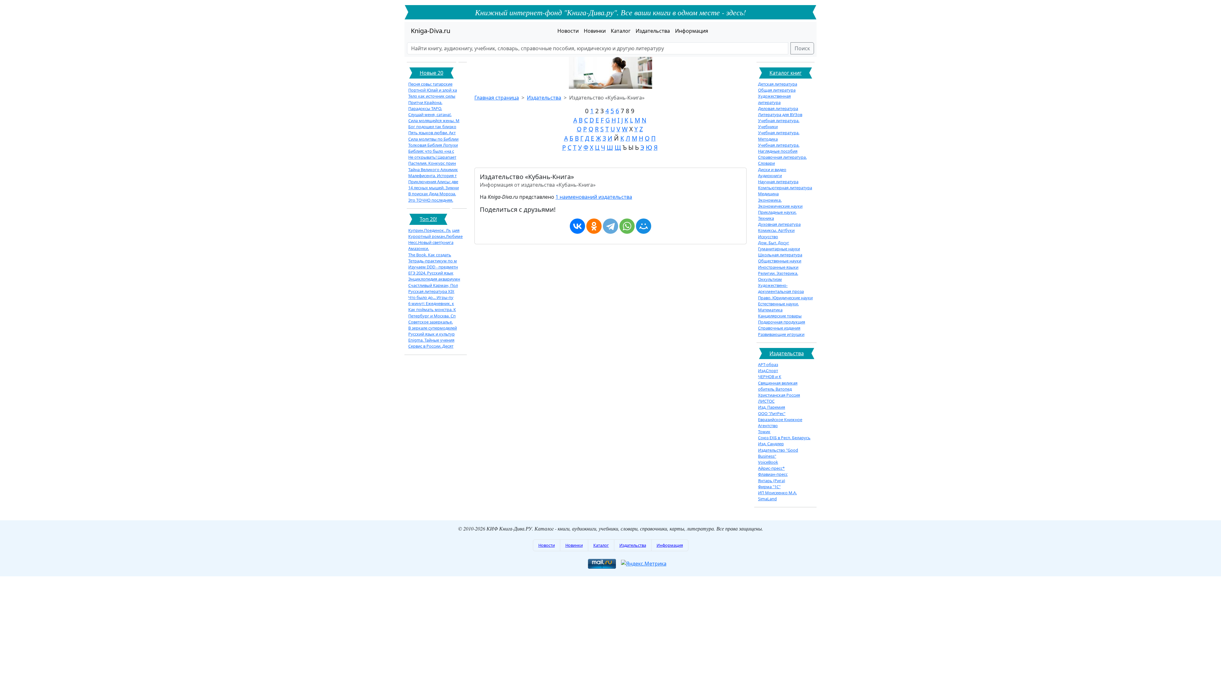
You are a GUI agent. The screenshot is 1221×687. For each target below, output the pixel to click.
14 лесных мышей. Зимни (433, 188)
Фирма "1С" (769, 486)
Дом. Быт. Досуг (773, 243)
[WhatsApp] (627, 226)
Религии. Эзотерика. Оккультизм (778, 276)
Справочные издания (779, 328)
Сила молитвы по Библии (433, 139)
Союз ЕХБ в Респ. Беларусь (784, 438)
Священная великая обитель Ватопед (777, 386)
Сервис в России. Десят (430, 346)
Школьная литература (780, 255)
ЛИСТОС (766, 401)
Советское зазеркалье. (430, 322)
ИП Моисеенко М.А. (777, 493)
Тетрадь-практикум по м (432, 261)
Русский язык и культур (431, 334)
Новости (568, 30)
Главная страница (496, 97)
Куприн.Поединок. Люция (433, 230)
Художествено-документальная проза (781, 288)
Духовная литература (779, 224)
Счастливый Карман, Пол (433, 285)
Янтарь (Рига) (771, 480)
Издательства (653, 30)
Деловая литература (778, 108)
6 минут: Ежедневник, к (431, 303)
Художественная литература (774, 99)
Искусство (768, 236)
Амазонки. (418, 248)
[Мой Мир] (643, 226)
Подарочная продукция (781, 322)
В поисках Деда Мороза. (432, 194)
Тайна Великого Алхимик (433, 169)
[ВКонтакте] (577, 226)
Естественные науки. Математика (778, 307)
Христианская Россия (779, 395)
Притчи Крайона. (425, 102)
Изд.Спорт (768, 370)
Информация (691, 30)
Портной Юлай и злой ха (432, 90)
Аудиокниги (770, 175)
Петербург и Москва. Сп (432, 316)
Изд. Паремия (771, 407)
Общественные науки (779, 261)
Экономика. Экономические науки (780, 203)
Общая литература (777, 90)
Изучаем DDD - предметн (433, 267)
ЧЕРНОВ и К (769, 376)
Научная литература (778, 181)
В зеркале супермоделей (432, 328)
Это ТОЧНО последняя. (430, 200)
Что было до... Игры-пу (430, 297)
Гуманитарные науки (779, 249)
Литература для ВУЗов (780, 114)
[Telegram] (610, 226)
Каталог (621, 30)
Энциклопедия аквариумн (434, 279)
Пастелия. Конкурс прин (432, 163)
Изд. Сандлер (771, 444)
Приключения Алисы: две (433, 181)
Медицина (768, 194)
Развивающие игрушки (781, 334)
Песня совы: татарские (430, 84)
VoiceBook (768, 462)
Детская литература (777, 84)
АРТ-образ (768, 364)
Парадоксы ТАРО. (425, 108)
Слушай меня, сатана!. (430, 114)
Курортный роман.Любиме (435, 236)
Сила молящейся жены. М (433, 120)
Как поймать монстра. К (432, 309)
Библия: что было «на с (431, 151)
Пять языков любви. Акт (432, 132)
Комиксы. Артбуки (776, 230)
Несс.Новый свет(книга (430, 242)
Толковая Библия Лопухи (433, 145)
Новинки (595, 30)
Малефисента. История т (432, 175)
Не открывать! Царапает (432, 157)
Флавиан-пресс (773, 474)
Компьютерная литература (785, 188)
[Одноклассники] (594, 226)
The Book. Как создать (429, 255)
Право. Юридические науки (785, 298)
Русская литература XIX (431, 291)
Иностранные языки (778, 267)
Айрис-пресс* (771, 468)
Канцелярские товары (780, 316)
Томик (764, 431)
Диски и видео (772, 169)
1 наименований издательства (593, 196)
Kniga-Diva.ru (430, 30)
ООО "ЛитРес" (771, 413)
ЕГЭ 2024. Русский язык (430, 273)
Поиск (802, 48)
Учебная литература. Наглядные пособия (778, 148)
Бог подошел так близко (432, 126)
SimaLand (767, 499)
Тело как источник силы (431, 96)
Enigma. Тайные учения (431, 340)
